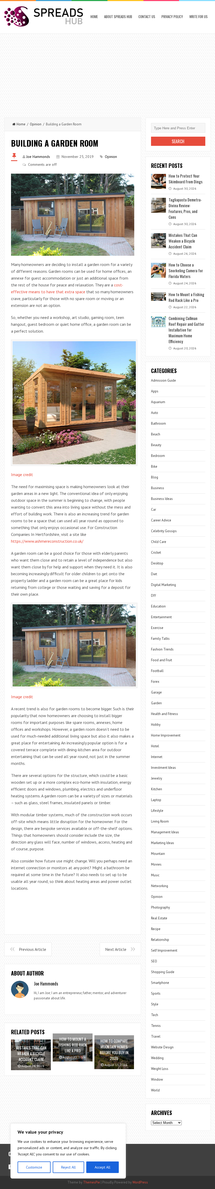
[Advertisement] (107, 73)
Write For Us (198, 16)
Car (153, 509)
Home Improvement (165, 735)
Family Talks (160, 638)
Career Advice (161, 520)
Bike (154, 466)
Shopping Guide (162, 972)
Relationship (160, 939)
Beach (155, 434)
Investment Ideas (163, 767)
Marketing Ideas (162, 843)
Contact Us (146, 16)
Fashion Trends (162, 649)
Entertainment (161, 617)
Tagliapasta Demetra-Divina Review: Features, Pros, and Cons (185, 208)
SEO (154, 961)
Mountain (158, 853)
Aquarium (158, 402)
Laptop (156, 800)
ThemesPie (91, 1182)
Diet (154, 574)
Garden (156, 703)
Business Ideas (162, 499)
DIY (153, 595)
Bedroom (158, 456)
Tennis (156, 1025)
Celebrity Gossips (164, 531)
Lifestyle (157, 810)
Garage (156, 692)
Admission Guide (163, 380)
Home (94, 16)
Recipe (155, 929)
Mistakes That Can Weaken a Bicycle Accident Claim (183, 240)
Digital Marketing (163, 585)
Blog (154, 477)
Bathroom (158, 423)
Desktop (157, 563)
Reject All (68, 1167)
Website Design (162, 1047)
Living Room (160, 821)
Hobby (155, 724)
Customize (34, 1167)
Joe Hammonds (38, 156)
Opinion (35, 124)
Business (157, 488)
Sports (155, 993)
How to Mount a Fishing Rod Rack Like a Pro (186, 297)
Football (157, 671)
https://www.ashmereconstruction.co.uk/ (47, 541)
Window (157, 1079)
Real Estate (159, 918)
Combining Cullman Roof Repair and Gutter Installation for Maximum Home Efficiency (186, 329)
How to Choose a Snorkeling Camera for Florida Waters (186, 270)
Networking (159, 886)
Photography (160, 907)
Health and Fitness (164, 714)
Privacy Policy (172, 16)
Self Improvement (164, 950)
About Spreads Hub (118, 16)
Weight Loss (159, 1069)
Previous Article (32, 949)
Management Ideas (165, 832)
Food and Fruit (161, 660)
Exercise (157, 628)
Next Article (115, 949)
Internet (156, 757)
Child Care (158, 542)
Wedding (157, 1058)
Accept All (102, 1167)
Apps (154, 391)
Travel (155, 1036)
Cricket (156, 552)
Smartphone (160, 982)
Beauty (156, 445)
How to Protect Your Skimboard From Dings (185, 178)
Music (155, 875)
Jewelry (156, 778)
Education (158, 606)
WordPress (140, 1182)
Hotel (155, 746)
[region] (68, 1151)
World (155, 1090)
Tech (154, 1015)
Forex (155, 681)
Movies (156, 864)
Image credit (22, 474)
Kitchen (156, 789)
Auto (154, 412)
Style (154, 1004)
